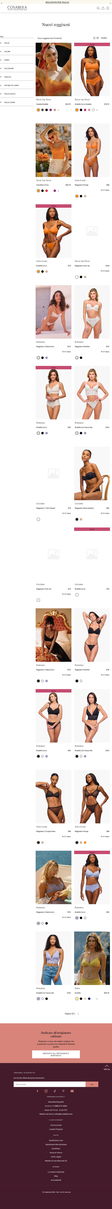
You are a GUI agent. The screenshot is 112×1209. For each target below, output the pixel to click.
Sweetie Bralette (42, 104)
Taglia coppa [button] (9, 102)
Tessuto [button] (7, 77)
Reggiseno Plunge (81, 184)
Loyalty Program (56, 1129)
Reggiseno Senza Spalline (84, 508)
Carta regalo (56, 1156)
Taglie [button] (6, 43)
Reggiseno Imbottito (82, 346)
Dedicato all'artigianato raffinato (56, 1054)
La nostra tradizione (56, 1172)
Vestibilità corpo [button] (11, 85)
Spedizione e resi (56, 1140)
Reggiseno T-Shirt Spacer (45, 508)
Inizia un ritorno (56, 1152)
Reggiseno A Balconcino (45, 346)
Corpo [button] (6, 60)
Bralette (78, 992)
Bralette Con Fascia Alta (83, 427)
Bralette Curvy (41, 265)
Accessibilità (56, 1180)
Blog (56, 1176)
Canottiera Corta (42, 184)
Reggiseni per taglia (57, 2)
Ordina (104, 38)
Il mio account (56, 1125)
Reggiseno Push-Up (82, 265)
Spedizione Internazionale (56, 1144)
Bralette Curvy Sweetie (83, 104)
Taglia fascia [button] (9, 94)
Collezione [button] (9, 68)
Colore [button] (7, 51)
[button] (38, 110)
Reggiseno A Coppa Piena (45, 831)
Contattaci (56, 1148)
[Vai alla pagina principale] (17, 8)
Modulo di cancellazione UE (56, 1160)
